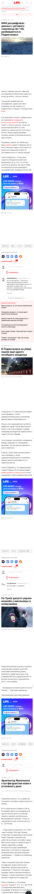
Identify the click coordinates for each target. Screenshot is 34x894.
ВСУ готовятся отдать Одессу (11, 827)
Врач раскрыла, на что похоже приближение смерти (16, 307)
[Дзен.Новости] (3, 256)
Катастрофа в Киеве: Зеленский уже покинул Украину (16, 332)
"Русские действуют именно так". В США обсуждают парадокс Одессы (15, 838)
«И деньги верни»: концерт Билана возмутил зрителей (16, 808)
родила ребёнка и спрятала (11, 472)
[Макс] (7, 256)
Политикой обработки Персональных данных (13, 8)
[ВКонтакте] (16, 256)
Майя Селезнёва (7, 212)
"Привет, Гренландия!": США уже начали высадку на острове (15, 339)
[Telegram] (12, 256)
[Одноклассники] (20, 256)
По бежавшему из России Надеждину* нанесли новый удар (14, 326)
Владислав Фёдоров (8, 518)
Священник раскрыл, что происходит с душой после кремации (14, 313)
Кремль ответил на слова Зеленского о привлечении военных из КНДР (14, 319)
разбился (9, 145)
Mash (3, 111)
